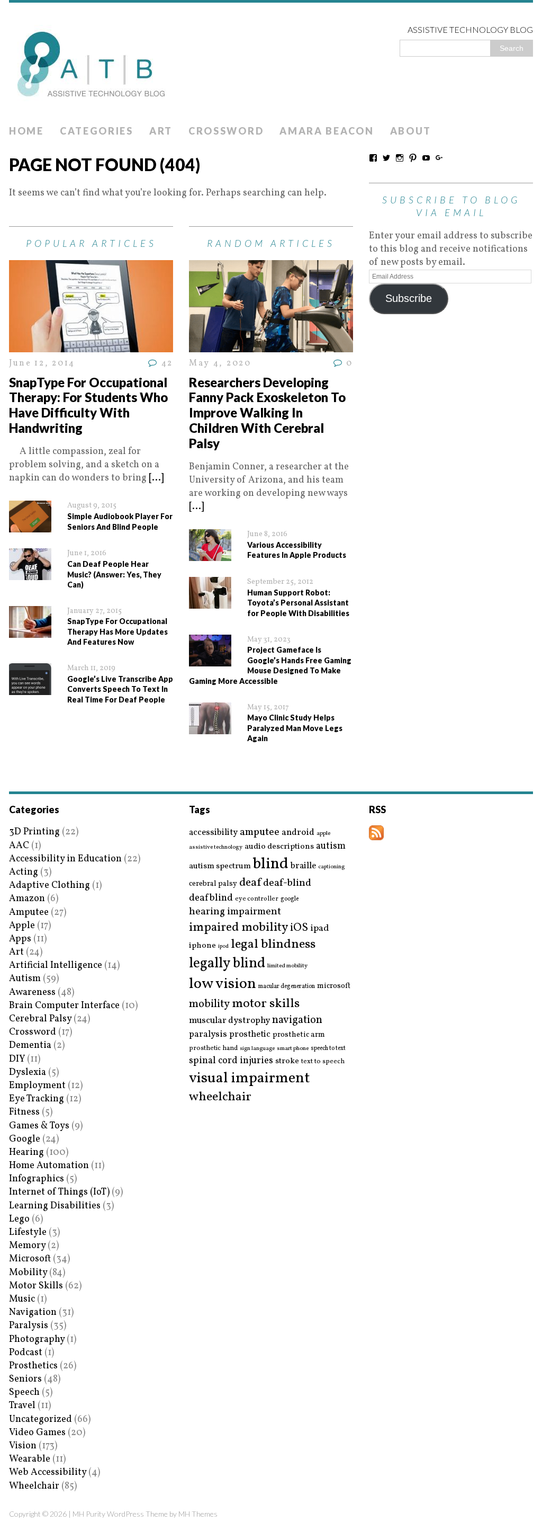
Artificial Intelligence (55, 965)
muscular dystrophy (229, 1020)
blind (270, 864)
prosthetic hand (213, 1048)
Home (26, 131)
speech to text (328, 1048)
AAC (19, 845)
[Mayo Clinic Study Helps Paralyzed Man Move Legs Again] (210, 727)
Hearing (26, 1152)
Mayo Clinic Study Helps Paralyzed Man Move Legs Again (294, 728)
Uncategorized (40, 1419)
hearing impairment (235, 912)
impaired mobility (238, 927)
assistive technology (215, 847)
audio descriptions (279, 846)
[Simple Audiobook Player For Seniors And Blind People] (30, 525)
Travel (22, 1405)
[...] (156, 478)
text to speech (323, 1061)
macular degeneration (286, 986)
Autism (25, 978)
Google (24, 1139)
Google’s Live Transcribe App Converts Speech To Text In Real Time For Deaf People (120, 689)
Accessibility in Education (65, 859)
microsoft (333, 986)
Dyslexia (27, 1072)
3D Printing (34, 832)
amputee (259, 832)
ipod (223, 946)
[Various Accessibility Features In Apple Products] (210, 554)
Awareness (32, 992)
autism (331, 846)
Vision (23, 1446)
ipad (319, 928)
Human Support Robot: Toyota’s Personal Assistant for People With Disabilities (298, 603)
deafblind (211, 898)
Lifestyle (28, 1232)
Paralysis (28, 1325)
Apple (22, 925)
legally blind (227, 964)
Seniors (25, 1379)
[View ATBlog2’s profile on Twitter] (386, 158)
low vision (222, 984)
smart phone (293, 1049)
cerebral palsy (213, 884)
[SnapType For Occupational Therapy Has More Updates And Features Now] (30, 631)
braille (303, 866)
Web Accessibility (47, 1472)
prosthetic (249, 1034)
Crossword (226, 131)
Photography (37, 1339)
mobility (209, 1004)
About (411, 131)
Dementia (30, 1045)
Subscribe (408, 298)
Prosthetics (33, 1366)
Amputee (29, 912)
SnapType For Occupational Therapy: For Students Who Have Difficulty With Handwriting (88, 405)
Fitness (24, 1112)
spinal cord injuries (231, 1060)
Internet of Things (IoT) (59, 1192)
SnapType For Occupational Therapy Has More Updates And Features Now (117, 631)
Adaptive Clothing (49, 885)
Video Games (37, 1432)
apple (323, 834)
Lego (19, 1219)
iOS (299, 928)
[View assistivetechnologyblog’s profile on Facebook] (373, 158)
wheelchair (220, 1097)
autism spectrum (220, 866)
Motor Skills (36, 1286)
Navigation (33, 1312)
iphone (202, 945)
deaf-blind (287, 883)
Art (161, 131)
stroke (287, 1061)
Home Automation (49, 1165)
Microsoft (30, 1259)
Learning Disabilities (55, 1206)
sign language (257, 1049)
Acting (23, 872)
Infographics (36, 1179)
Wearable (29, 1459)
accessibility (213, 832)
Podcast (25, 1352)
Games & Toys (39, 1126)
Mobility (28, 1272)
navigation (297, 1020)
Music (22, 1299)
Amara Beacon (326, 131)
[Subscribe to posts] (376, 833)
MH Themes (198, 1513)
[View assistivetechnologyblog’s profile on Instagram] (399, 158)
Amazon (27, 898)
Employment (37, 1085)
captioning (331, 867)
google (290, 899)
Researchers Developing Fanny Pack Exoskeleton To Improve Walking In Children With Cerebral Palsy (267, 413)
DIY (17, 1059)
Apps (20, 939)
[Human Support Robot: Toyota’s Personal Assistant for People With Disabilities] (210, 602)
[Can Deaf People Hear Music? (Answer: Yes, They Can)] (30, 573)
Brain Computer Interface (64, 1005)
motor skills (266, 1003)
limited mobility (287, 966)
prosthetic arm (299, 1035)
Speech (24, 1392)
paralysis (208, 1034)
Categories (96, 131)
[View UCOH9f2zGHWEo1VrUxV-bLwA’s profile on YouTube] (426, 158)
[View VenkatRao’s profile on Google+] (439, 158)
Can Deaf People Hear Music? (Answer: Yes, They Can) (114, 574)
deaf (250, 883)
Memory (27, 1245)
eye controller (256, 898)
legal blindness (273, 945)
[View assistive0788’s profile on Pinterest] (413, 158)
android (298, 832)
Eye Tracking (36, 1099)
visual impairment (249, 1078)
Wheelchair (34, 1486)
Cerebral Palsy (40, 1019)
